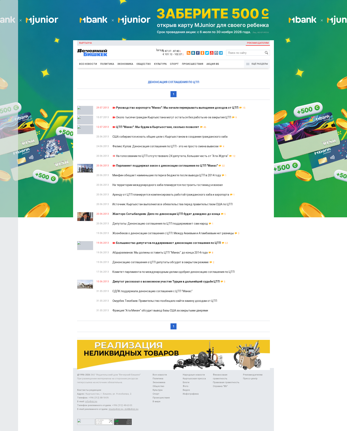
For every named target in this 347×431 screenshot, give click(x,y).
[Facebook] (198, 53)
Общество (143, 64)
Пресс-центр (250, 378)
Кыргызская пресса (194, 378)
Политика (107, 64)
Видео (186, 390)
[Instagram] (216, 53)
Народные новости (194, 374)
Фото (185, 386)
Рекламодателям (258, 43)
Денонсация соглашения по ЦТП (173, 82)
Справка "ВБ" (220, 386)
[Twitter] (207, 53)
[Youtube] (211, 53)
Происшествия (192, 64)
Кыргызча (85, 43)
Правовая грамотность (226, 382)
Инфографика (191, 394)
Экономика (125, 64)
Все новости (88, 64)
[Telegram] (221, 53)
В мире (156, 401)
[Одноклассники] (202, 53)
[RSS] (188, 53)
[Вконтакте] (193, 53)
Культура (160, 64)
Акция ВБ (212, 64)
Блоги (186, 382)
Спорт (174, 64)
